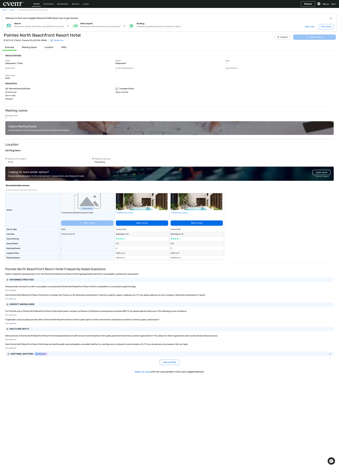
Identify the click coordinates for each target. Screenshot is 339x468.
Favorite (284, 37)
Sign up (326, 4)
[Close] (330, 18)
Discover (75, 4)
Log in (333, 4)
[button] (331, 461)
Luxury (86, 4)
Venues (37, 4)
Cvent (4, 10)
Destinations (62, 4)
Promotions (48, 4)
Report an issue (142, 372)
